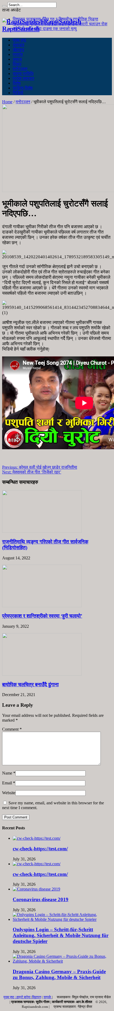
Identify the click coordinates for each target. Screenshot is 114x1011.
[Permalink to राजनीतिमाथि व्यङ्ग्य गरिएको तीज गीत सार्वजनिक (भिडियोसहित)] (42, 531)
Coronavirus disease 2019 (40, 899)
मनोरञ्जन (20, 68)
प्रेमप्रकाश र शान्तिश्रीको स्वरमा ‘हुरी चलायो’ (42, 616)
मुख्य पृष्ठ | (9, 997)
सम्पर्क (47, 997)
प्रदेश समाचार (23, 78)
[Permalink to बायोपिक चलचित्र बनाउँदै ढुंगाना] (42, 674)
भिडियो (18, 92)
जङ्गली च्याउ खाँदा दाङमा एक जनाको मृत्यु (45, 28)
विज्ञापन (36, 997)
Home (7, 101)
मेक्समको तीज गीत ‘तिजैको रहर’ (31, 472)
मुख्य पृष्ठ (19, 40)
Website (8, 793)
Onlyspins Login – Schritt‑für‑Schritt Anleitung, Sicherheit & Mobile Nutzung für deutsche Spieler (60, 935)
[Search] (4, 6)
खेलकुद (18, 49)
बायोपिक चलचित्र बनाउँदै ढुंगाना (30, 684)
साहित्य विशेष (23, 88)
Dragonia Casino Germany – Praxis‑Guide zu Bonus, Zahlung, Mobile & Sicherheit (59, 974)
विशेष (17, 83)
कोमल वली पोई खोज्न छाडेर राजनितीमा (39, 467)
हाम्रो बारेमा (23, 997)
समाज (17, 59)
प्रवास (18, 54)
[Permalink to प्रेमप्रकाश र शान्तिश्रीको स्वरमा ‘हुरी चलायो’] (42, 606)
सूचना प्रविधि (23, 73)
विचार (17, 64)
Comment (12, 729)
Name (7, 773)
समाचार (18, 45)
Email (7, 783)
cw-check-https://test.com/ (40, 848)
